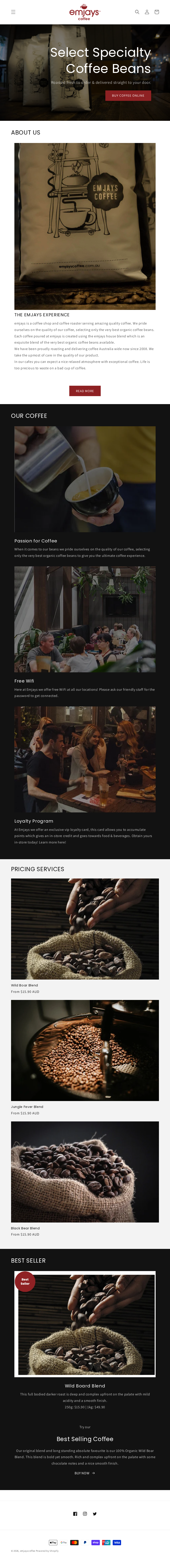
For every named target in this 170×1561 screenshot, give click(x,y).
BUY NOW (82, 1473)
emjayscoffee (27, 1550)
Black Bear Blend (25, 1228)
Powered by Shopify (47, 1550)
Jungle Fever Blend (27, 1107)
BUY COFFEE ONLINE (128, 95)
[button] (13, 12)
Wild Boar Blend (24, 985)
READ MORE (85, 391)
